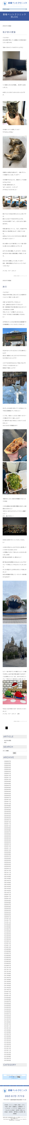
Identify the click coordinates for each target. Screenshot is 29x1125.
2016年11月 (7, 993)
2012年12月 (7, 1048)
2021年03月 (7, 888)
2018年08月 (7, 951)
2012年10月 (7, 1052)
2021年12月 (7, 870)
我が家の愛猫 (9, 32)
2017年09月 (7, 973)
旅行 (5, 287)
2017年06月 (7, 979)
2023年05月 (7, 836)
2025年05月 (7, 789)
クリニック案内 (13, 1104)
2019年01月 (7, 941)
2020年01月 (7, 916)
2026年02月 (7, 771)
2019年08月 (7, 927)
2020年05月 (7, 908)
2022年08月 (7, 854)
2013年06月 (7, 1036)
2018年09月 (7, 949)
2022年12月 (7, 846)
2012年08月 (7, 1056)
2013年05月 (7, 1038)
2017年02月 (7, 987)
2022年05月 (7, 860)
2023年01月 (7, 844)
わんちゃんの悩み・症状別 (12, 1110)
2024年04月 (7, 813)
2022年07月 (7, 856)
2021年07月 (7, 880)
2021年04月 (7, 886)
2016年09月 (7, 997)
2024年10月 (7, 803)
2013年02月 (7, 1044)
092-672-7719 (14, 1096)
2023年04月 (7, 838)
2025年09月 (7, 781)
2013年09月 (7, 1030)
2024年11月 (7, 801)
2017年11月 (7, 969)
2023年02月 (7, 842)
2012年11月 (7, 1050)
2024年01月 (7, 819)
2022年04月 (7, 862)
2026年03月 (7, 769)
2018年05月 (7, 957)
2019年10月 (7, 923)
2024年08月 (7, 805)
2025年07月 (7, 785)
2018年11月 (7, 945)
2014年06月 (7, 1022)
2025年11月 (7, 777)
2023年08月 (7, 830)
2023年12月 (7, 821)
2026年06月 (7, 763)
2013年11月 (7, 1026)
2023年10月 (7, 826)
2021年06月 (7, 882)
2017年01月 (7, 989)
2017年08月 (7, 975)
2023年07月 (7, 832)
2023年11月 (7, 823)
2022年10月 (7, 850)
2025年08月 (7, 783)
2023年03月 (7, 840)
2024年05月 (7, 811)
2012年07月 (7, 1058)
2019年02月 (7, 939)
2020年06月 (7, 906)
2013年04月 (7, 1040)
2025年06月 (7, 787)
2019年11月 (7, 920)
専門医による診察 (18, 1111)
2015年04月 (7, 1015)
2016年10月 (7, 995)
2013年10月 (7, 1028)
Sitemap (18, 1120)
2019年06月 (7, 931)
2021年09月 (7, 876)
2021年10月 (7, 874)
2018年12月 (7, 943)
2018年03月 (7, 961)
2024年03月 (7, 815)
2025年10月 (7, 779)
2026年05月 (7, 765)
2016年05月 (7, 1005)
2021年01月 (7, 892)
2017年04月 (7, 983)
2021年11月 (7, 872)
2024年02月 (7, 817)
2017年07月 (7, 977)
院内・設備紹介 (13, 1106)
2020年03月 (7, 912)
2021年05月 (7, 884)
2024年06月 (7, 809)
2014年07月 (7, 1020)
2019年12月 (7, 918)
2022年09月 (7, 852)
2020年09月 (7, 900)
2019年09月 (7, 925)
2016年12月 (7, 991)
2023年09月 (7, 828)
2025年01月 (7, 797)
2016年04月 (7, 1007)
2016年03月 (7, 1009)
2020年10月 (7, 898)
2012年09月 (7, 1054)
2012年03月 (7, 1060)
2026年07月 (7, 761)
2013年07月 (7, 1034)
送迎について (21, 1108)
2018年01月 (7, 965)
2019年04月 (7, 935)
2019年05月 (7, 933)
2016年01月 (7, 1013)
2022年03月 (7, 864)
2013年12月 (7, 1024)
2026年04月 (7, 767)
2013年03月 (7, 1042)
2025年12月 (7, 775)
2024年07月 (7, 807)
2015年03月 (7, 1018)
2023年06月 (7, 834)
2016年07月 (7, 1001)
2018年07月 (7, 953)
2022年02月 (7, 866)
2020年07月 (7, 904)
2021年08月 (7, 878)
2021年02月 (7, 890)
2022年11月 (7, 848)
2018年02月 (7, 963)
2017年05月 (7, 981)
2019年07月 (7, 929)
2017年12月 (7, 967)
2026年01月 (7, 773)
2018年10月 (7, 947)
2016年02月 (7, 1011)
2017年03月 (7, 985)
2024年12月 (7, 799)
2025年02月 (7, 795)
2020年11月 (7, 896)
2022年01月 (7, 868)
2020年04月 (7, 910)
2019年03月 (7, 937)
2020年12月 (7, 894)
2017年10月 (7, 971)
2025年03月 (7, 793)
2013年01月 (7, 1046)
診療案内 (20, 1106)
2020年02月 (7, 914)
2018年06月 (7, 955)
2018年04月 (7, 959)
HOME (6, 1104)
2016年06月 (7, 1003)
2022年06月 (7, 858)
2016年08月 (7, 999)
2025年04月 (7, 791)
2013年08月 (7, 1032)
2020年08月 (7, 902)
